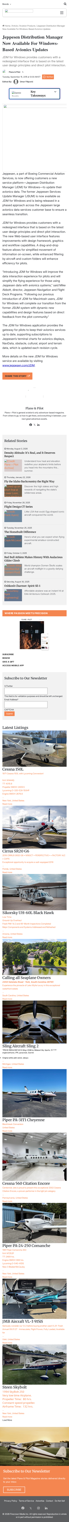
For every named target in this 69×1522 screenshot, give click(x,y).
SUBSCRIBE (8, 654)
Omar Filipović (26, 81)
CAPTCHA (9, 709)
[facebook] (23, 1508)
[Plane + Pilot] (19, 13)
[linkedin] (46, 1508)
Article (15, 25)
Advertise (40, 1500)
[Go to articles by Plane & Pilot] (4, 72)
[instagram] (38, 1508)
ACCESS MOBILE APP (13, 665)
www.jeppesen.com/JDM (18, 365)
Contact (49, 1500)
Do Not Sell (60, 1500)
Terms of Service (26, 1500)
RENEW (6, 658)
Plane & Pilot (14, 72)
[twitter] (30, 1508)
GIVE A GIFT (8, 662)
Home (7, 25)
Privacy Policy (10, 1500)
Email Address (11, 699)
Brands (5, 4)
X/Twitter (8, 686)
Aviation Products (27, 25)
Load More (7, 1420)
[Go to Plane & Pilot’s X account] (23, 72)
